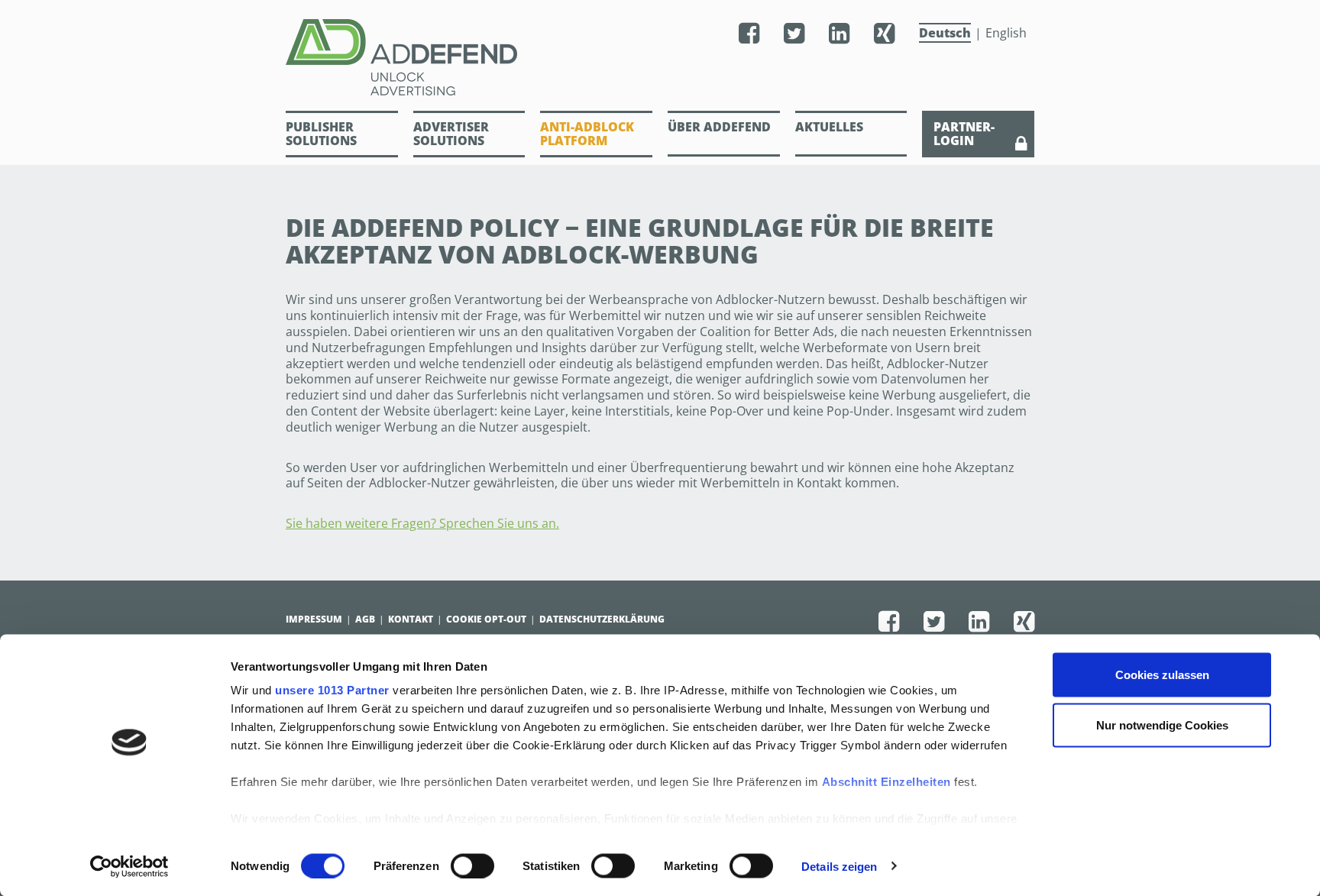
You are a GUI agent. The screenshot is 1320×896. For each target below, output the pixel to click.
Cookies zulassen (1162, 674)
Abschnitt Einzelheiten (886, 781)
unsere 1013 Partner (332, 690)
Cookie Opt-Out (486, 619)
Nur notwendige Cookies (1162, 724)
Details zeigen (839, 865)
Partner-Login (964, 133)
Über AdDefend (719, 126)
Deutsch (945, 32)
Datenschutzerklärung (602, 619)
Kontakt (410, 619)
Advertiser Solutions (451, 133)
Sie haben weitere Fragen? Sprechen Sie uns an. (422, 523)
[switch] (472, 865)
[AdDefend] (438, 57)
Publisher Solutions (321, 133)
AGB (365, 619)
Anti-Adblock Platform (587, 133)
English (1006, 32)
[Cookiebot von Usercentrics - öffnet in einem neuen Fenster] (129, 866)
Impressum (314, 619)
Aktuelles (829, 126)
